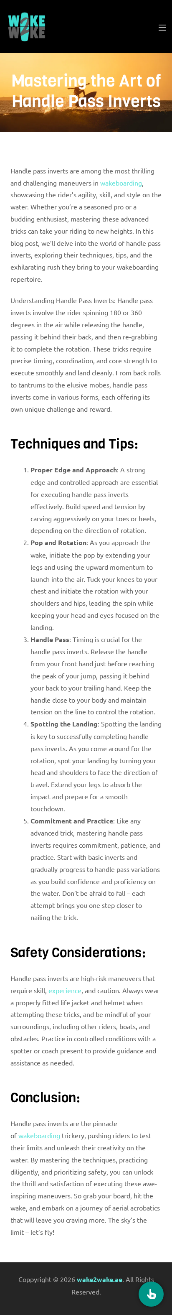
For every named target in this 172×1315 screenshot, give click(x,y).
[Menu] (162, 26)
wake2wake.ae (99, 1279)
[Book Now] (151, 1294)
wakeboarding (121, 182)
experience (64, 990)
